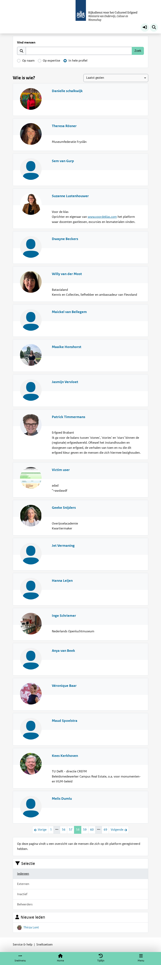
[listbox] (115, 78)
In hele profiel (78, 61)
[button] (145, 27)
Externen (23, 884)
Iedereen (23, 874)
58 (78, 830)
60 (92, 830)
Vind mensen (26, 42)
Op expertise (51, 61)
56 (63, 830)
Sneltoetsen (44, 945)
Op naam (28, 61)
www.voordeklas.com (102, 217)
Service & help (22, 945)
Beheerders (25, 904)
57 (70, 830)
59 (85, 830)
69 (105, 830)
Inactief (22, 894)
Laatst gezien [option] (95, 78)
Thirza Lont (31, 927)
